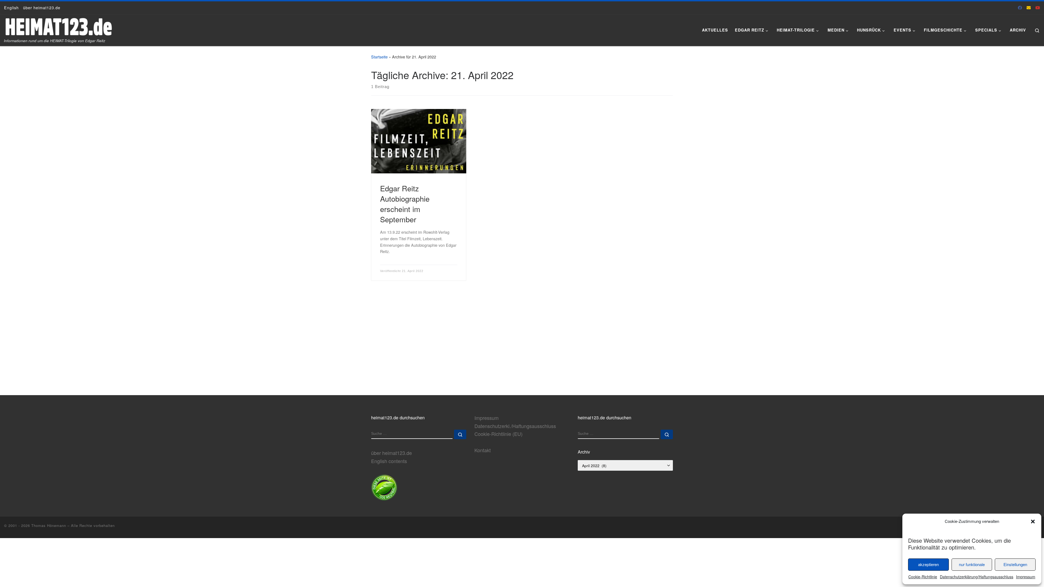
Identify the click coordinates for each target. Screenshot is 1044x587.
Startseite (379, 57)
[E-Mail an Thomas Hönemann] (1029, 7)
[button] (1033, 521)
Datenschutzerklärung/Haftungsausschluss (976, 576)
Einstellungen (1015, 564)
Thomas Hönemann (48, 525)
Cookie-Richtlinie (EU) (498, 433)
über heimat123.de (391, 452)
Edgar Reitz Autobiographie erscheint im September (405, 203)
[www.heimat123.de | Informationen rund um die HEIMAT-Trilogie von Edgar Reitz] (58, 25)
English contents (389, 460)
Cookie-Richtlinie (922, 576)
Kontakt (482, 450)
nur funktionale (972, 564)
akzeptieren (928, 564)
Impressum (1025, 576)
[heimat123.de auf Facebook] (1020, 7)
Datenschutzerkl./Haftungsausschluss (515, 425)
